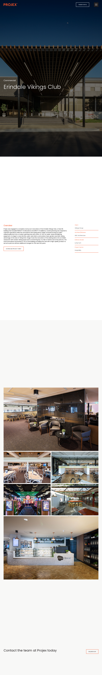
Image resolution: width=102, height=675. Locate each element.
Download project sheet (13, 249)
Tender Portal (82, 4)
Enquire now (92, 651)
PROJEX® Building (10, 4)
